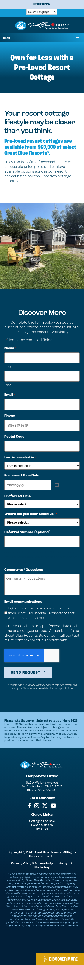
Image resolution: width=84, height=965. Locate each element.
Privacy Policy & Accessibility (32, 863)
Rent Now (42, 4)
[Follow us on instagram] (36, 806)
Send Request (25, 672)
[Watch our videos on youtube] (53, 806)
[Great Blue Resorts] (42, 26)
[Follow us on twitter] (44, 806)
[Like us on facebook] (29, 806)
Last (7, 385)
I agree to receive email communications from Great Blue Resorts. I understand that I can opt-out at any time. (42, 613)
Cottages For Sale (42, 821)
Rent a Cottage (42, 825)
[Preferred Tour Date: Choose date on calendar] (56, 485)
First (7, 367)
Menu (6, 38)
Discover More (63, 959)
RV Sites (42, 829)
